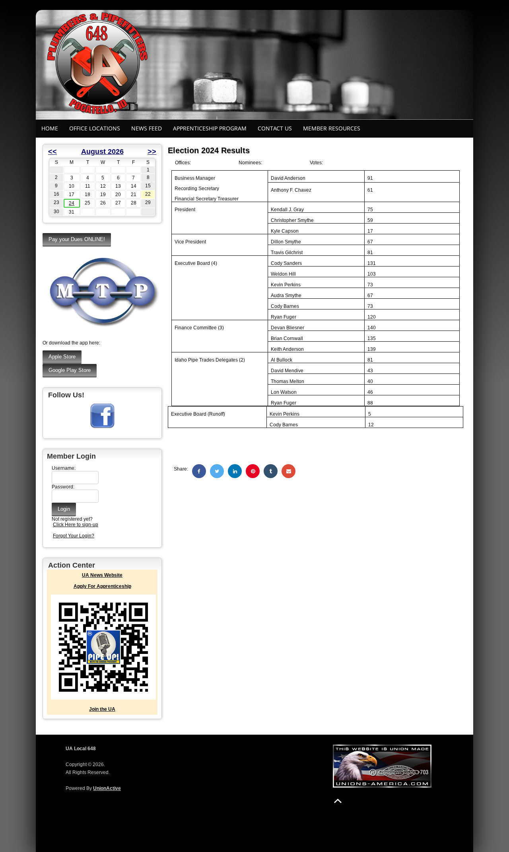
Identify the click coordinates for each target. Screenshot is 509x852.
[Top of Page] (338, 801)
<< (52, 152)
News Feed (146, 128)
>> (152, 152)
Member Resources (331, 128)
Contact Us (275, 128)
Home (49, 128)
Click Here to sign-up (75, 524)
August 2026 (102, 152)
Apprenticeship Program (210, 128)
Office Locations (94, 128)
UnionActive (107, 788)
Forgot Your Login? (73, 536)
